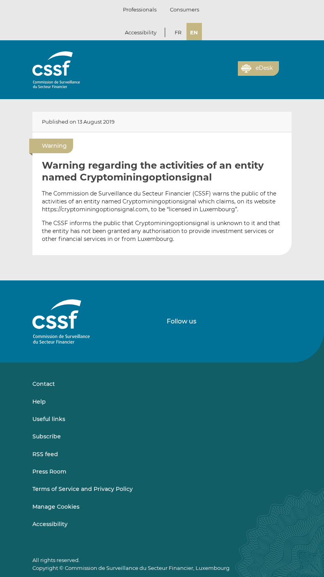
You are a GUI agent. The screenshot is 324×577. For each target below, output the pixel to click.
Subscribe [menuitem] (46, 436)
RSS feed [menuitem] (45, 454)
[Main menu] (285, 66)
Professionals (139, 9)
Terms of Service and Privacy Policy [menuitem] (82, 488)
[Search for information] (220, 73)
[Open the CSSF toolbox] (229, 73)
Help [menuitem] (39, 401)
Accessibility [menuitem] (50, 524)
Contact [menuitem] (43, 383)
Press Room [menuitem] (49, 471)
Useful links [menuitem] (48, 419)
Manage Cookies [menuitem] (55, 506)
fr (178, 32)
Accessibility (140, 32)
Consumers (184, 9)
